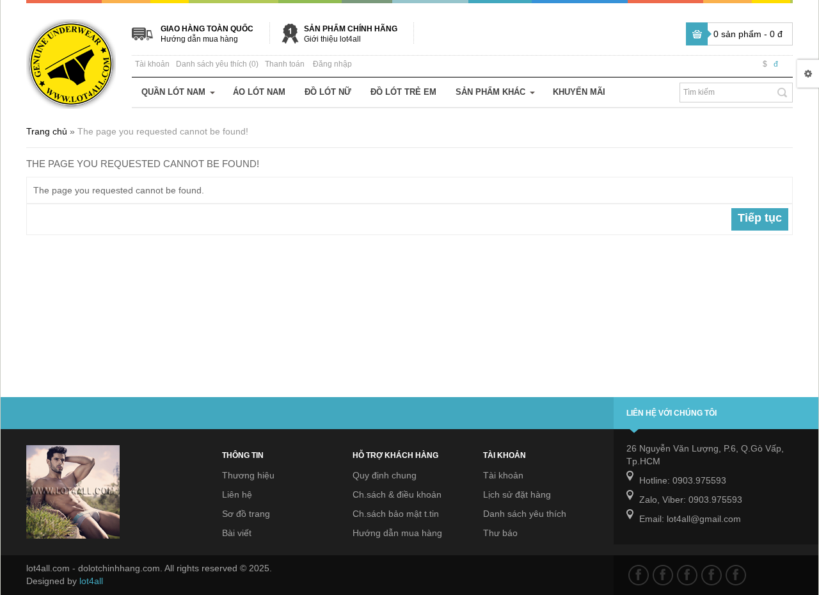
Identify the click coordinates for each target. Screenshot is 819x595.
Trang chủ (46, 131)
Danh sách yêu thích (524, 514)
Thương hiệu (248, 475)
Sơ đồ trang (246, 514)
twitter (663, 575)
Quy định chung (385, 475)
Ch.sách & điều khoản (397, 494)
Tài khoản (152, 64)
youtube (711, 575)
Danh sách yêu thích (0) (217, 64)
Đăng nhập (332, 64)
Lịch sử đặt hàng (517, 494)
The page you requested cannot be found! (162, 131)
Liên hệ (237, 494)
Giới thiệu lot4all (332, 39)
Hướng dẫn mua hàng (199, 39)
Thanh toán (285, 64)
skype (736, 575)
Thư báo (500, 533)
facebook (638, 575)
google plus (687, 575)
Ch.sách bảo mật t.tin (396, 514)
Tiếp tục (760, 217)
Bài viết (236, 533)
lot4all (91, 581)
